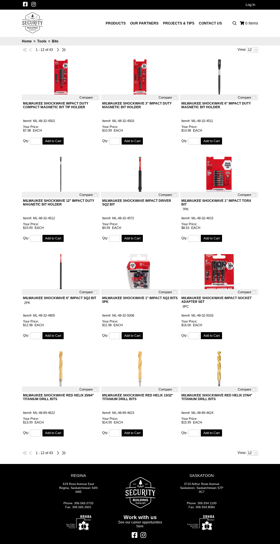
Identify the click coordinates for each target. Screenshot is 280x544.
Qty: (26, 141)
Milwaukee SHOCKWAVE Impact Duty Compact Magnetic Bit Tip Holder (55, 105)
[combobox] (252, 49)
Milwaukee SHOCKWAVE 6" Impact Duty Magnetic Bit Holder (216, 105)
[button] (53, 141)
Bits (54, 41)
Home (27, 41)
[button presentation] (256, 49)
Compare (86, 97)
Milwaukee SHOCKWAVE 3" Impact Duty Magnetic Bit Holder (137, 105)
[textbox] (250, 50)
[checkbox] (95, 97)
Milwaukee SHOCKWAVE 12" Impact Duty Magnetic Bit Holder (58, 202)
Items (251, 23)
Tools (41, 41)
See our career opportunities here (140, 524)
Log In (250, 5)
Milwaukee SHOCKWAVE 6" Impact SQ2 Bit (59, 298)
